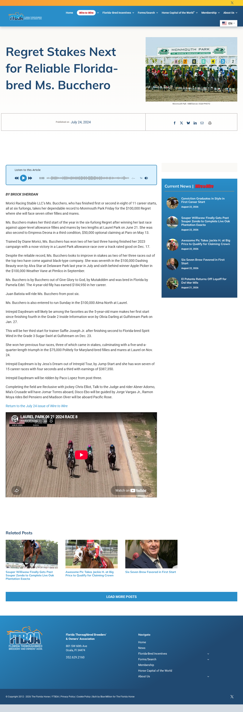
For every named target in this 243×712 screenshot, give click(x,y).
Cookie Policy (84, 696)
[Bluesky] (188, 123)
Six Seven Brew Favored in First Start (203, 261)
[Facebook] (174, 123)
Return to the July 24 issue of (37, 406)
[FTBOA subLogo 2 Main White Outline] (25, 12)
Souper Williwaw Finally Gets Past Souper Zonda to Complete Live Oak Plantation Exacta (205, 221)
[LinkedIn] (195, 123)
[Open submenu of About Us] (207, 677)
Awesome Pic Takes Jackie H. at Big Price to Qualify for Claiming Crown (205, 242)
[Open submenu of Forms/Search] (207, 660)
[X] (181, 123)
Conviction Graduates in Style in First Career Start (203, 200)
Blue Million (106, 696)
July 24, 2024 (81, 122)
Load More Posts (121, 597)
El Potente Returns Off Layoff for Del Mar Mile (203, 280)
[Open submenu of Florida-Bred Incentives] (207, 654)
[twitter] (232, 3)
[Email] (202, 123)
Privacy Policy (68, 696)
